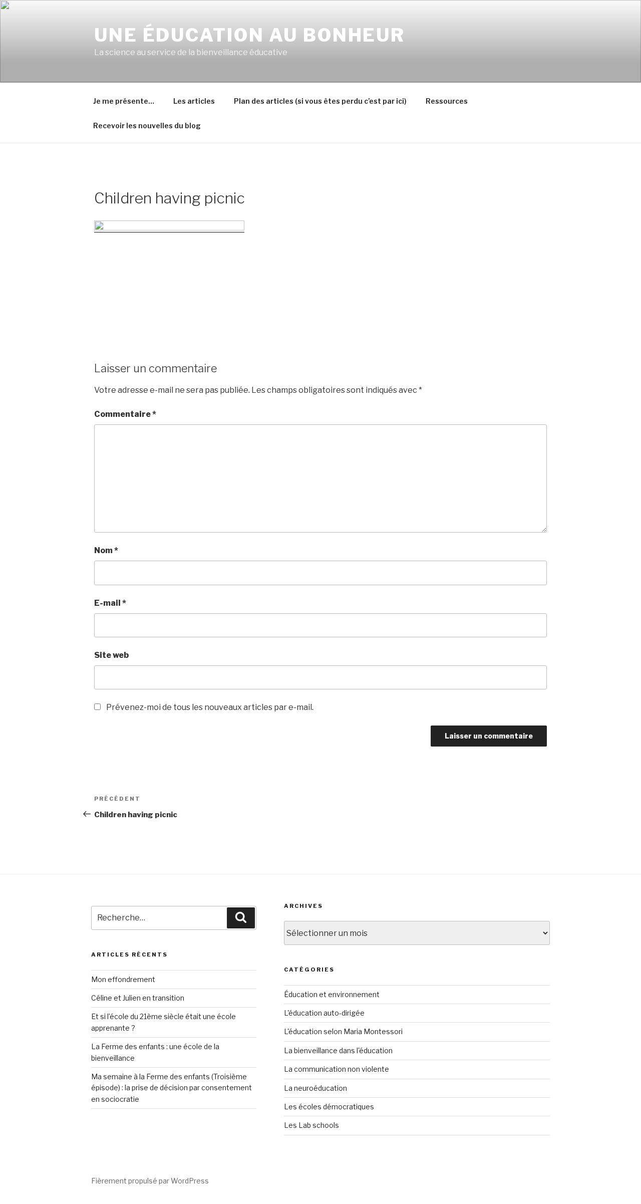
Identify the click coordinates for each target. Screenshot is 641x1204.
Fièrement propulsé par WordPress (150, 1180)
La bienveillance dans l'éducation (338, 1050)
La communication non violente (336, 1069)
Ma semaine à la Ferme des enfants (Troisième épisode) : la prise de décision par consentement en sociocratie (171, 1087)
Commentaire (125, 414)
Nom (106, 550)
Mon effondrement (123, 979)
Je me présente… (123, 101)
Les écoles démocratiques (329, 1106)
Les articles (194, 101)
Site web (111, 655)
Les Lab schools (311, 1125)
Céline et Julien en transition (137, 998)
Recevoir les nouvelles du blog (147, 125)
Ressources (447, 101)
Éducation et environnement (332, 994)
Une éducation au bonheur (249, 35)
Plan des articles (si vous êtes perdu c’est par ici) (320, 101)
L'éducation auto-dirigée (324, 1013)
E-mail (110, 603)
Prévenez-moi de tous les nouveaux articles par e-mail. (209, 707)
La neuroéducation (315, 1088)
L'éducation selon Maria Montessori (343, 1031)
